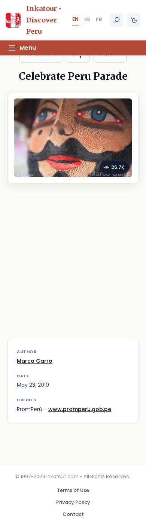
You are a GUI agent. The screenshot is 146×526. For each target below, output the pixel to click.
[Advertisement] (73, 266)
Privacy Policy (73, 502)
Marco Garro (34, 361)
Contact (73, 514)
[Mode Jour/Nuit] (133, 20)
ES (87, 19)
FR (99, 19)
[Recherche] (116, 20)
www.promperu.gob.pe (79, 409)
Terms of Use (73, 490)
